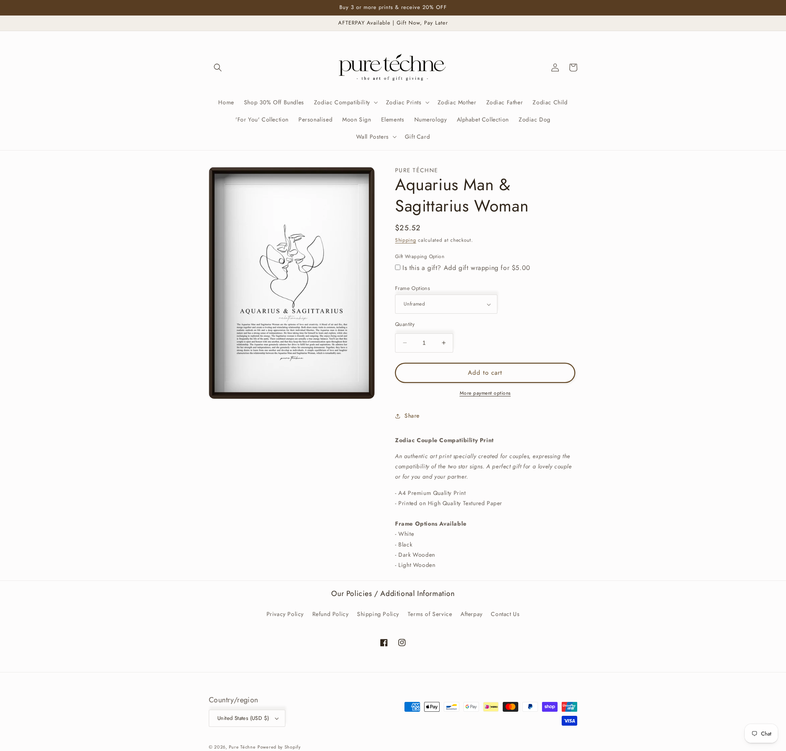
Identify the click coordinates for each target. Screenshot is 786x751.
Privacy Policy (285, 614)
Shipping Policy (378, 614)
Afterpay (472, 614)
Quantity (405, 324)
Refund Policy (330, 614)
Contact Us (505, 614)
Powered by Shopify (279, 747)
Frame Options (412, 288)
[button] (218, 67)
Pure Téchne (242, 747)
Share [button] (412, 415)
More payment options (485, 393)
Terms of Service (430, 614)
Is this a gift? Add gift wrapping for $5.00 (466, 267)
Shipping (405, 240)
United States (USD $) (243, 718)
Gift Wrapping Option (419, 256)
